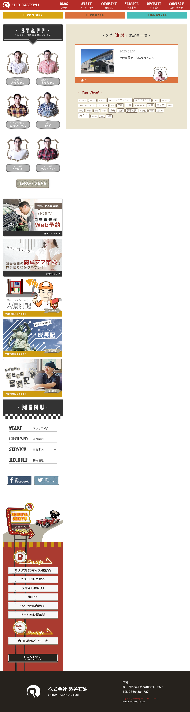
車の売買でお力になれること (136, 57)
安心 (81, 111)
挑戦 (121, 110)
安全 (170, 105)
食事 (109, 116)
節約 (151, 110)
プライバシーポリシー (132, 698)
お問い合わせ (176, 7)
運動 (101, 116)
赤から (94, 116)
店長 (89, 111)
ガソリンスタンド (142, 100)
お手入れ (92, 100)
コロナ (156, 100)
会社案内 (109, 7)
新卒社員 (131, 110)
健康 (150, 105)
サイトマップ (153, 698)
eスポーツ (82, 100)
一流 (112, 105)
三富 (120, 105)
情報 (96, 110)
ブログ (64, 7)
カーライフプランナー (120, 100)
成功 (104, 110)
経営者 (160, 111)
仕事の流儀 (140, 105)
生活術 (143, 111)
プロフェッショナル (87, 105)
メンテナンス (102, 105)
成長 (112, 110)
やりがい (102, 100)
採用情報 (154, 7)
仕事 (128, 105)
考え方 (83, 115)
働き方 (160, 105)
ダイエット (165, 100)
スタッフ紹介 (86, 7)
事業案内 (131, 7)
